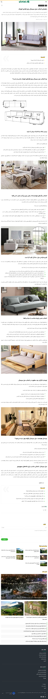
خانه (45, 5)
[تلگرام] (41, 697)
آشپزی (45, 661)
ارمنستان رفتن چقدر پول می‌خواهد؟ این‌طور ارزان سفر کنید (36, 641)
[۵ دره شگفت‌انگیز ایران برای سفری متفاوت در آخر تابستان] (43, 557)
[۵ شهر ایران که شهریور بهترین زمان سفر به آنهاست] (43, 563)
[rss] (45, 697)
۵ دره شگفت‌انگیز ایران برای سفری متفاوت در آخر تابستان (32, 557)
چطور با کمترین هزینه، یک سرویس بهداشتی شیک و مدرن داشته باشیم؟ (30, 498)
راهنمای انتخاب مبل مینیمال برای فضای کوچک (35, 491)
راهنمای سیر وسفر (42, 653)
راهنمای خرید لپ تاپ (42, 672)
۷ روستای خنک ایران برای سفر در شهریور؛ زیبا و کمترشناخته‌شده (35, 631)
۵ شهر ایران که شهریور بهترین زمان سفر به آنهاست (32, 563)
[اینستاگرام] (43, 696)
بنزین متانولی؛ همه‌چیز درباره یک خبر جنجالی (35, 63)
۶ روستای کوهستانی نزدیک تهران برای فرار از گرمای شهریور (32, 551)
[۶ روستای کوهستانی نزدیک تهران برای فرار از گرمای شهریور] (43, 550)
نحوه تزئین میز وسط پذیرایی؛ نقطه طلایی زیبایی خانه (34, 493)
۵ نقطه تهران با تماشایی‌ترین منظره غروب (38, 633)
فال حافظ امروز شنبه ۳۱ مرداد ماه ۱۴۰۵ (39, 638)
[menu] (46, 2)
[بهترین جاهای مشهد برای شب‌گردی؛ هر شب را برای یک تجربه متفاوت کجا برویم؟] (24, 587)
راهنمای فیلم (43, 659)
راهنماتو (30, 692)
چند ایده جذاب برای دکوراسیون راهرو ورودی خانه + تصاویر (33, 501)
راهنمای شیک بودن (42, 676)
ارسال (5, 539)
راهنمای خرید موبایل (42, 670)
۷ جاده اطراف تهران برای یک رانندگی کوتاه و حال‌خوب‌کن (8, 551)
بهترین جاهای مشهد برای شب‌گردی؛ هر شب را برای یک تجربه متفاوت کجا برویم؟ (31, 597)
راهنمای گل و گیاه (42, 657)
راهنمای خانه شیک (41, 5)
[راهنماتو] (24, 2)
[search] (2, 2)
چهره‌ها (44, 678)
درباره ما (44, 684)
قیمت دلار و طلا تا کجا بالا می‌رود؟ (37, 60)
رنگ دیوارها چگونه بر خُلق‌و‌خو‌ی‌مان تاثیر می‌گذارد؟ (34, 496)
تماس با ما (44, 686)
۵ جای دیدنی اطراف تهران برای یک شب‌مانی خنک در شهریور (35, 636)
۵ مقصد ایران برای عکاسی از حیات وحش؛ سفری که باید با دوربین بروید (8, 557)
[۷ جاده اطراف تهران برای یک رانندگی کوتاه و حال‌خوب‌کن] (19, 550)
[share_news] (2, 5)
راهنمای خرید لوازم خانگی (41, 674)
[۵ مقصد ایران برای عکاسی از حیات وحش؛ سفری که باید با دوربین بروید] (19, 557)
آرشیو (45, 688)
